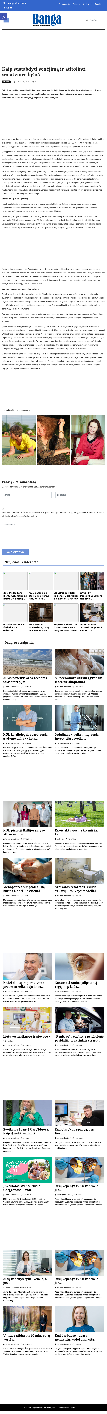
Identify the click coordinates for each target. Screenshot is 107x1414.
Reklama (76, 4)
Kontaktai (98, 4)
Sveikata (6, 82)
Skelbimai (87, 4)
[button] (3, 16)
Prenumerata (64, 4)
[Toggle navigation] (6, 20)
